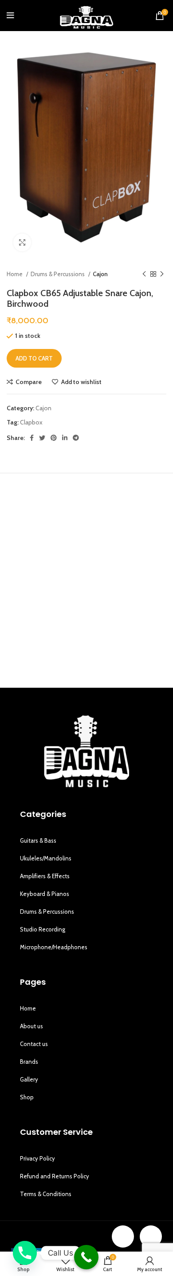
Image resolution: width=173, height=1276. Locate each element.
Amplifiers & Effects (45, 876)
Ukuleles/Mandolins (45, 858)
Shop (27, 1097)
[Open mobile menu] (10, 15)
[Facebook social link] (31, 438)
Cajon (100, 273)
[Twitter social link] (42, 438)
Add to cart (34, 358)
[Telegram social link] (76, 438)
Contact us (34, 1043)
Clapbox (31, 422)
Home (15, 273)
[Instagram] (151, 1236)
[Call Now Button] (86, 1257)
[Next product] (161, 274)
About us (31, 1026)
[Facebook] (123, 1236)
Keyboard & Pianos (44, 893)
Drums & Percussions (58, 273)
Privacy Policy (37, 1158)
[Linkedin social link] (64, 438)
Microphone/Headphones (53, 947)
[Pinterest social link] (53, 438)
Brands (29, 1061)
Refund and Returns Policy (54, 1176)
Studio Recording (42, 929)
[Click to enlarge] (22, 242)
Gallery (29, 1079)
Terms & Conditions (45, 1193)
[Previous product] (144, 274)
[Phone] (25, 1253)
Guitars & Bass (38, 840)
